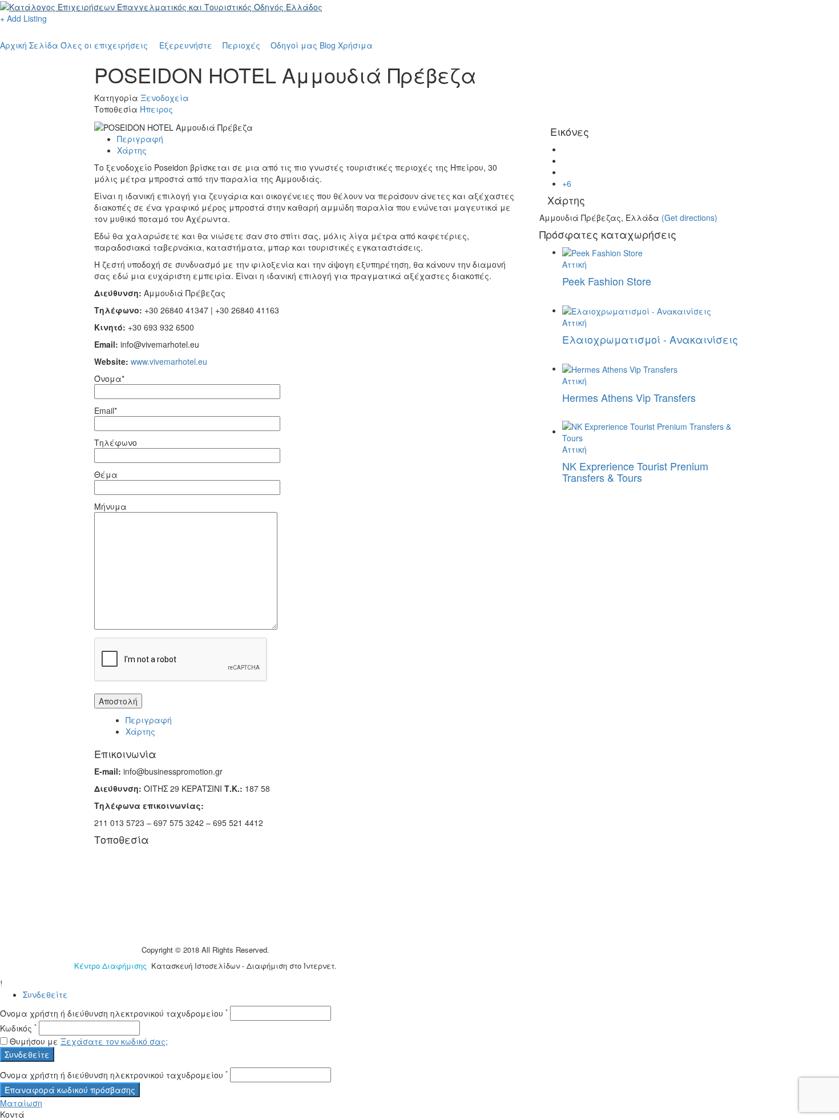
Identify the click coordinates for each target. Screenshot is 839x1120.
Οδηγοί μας (294, 45)
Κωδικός (18, 1028)
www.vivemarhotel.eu (169, 361)
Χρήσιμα (355, 45)
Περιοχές (241, 45)
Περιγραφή (140, 138)
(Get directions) (689, 217)
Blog (328, 45)
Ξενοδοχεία (164, 97)
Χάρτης (132, 150)
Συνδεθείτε (45, 994)
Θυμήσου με (33, 1041)
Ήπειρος (156, 109)
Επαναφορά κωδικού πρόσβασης (70, 1089)
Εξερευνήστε (185, 45)
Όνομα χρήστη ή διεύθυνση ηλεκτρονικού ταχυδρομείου (114, 1013)
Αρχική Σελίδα (29, 45)
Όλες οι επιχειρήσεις (104, 45)
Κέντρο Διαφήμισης (111, 965)
